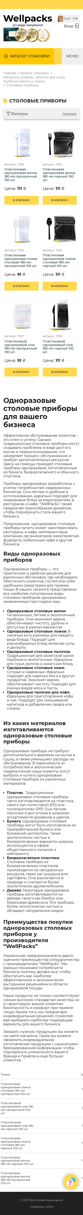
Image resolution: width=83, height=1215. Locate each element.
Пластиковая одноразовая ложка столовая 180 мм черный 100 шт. (59, 260)
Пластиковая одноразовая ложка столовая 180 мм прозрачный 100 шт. (20, 260)
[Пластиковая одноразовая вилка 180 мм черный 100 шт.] (61, 143)
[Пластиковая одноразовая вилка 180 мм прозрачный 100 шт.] (22, 143)
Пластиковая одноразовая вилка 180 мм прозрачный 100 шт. (20, 175)
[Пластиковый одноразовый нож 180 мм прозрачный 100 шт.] (22, 315)
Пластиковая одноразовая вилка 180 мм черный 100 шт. (59, 175)
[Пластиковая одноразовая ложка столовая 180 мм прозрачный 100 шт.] (22, 229)
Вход (68, 26)
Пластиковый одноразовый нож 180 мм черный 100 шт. (58, 347)
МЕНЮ (72, 56)
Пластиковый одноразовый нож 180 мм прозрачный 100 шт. (20, 347)
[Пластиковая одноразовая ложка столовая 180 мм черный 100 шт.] (61, 229)
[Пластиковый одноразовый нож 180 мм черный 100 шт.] (61, 315)
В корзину (21, 200)
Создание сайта (41, 1206)
